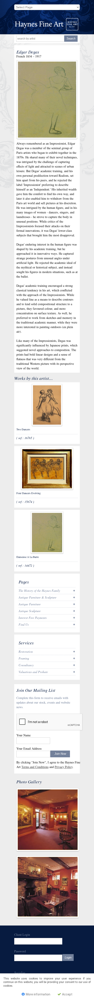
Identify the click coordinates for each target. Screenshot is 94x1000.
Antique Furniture (30, 604)
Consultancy (26, 665)
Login (68, 957)
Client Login (22, 935)
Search (70, 38)
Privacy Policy (64, 767)
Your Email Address (29, 748)
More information (37, 994)
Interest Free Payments (33, 618)
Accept (66, 994)
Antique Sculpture (30, 611)
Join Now (60, 753)
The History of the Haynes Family (39, 590)
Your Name (23, 735)
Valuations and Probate (33, 672)
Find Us (24, 624)
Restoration (26, 651)
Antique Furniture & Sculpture (37, 597)
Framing (24, 658)
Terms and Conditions (35, 767)
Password (20, 951)
